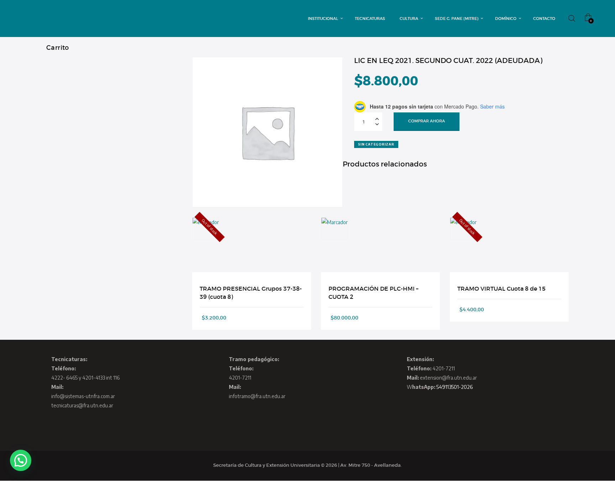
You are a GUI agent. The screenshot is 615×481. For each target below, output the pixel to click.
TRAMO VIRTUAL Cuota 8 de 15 (501, 288)
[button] (20, 460)
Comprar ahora (426, 120)
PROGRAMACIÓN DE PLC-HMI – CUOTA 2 (373, 292)
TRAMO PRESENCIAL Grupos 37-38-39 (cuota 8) (251, 292)
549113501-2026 (454, 387)
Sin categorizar (376, 144)
